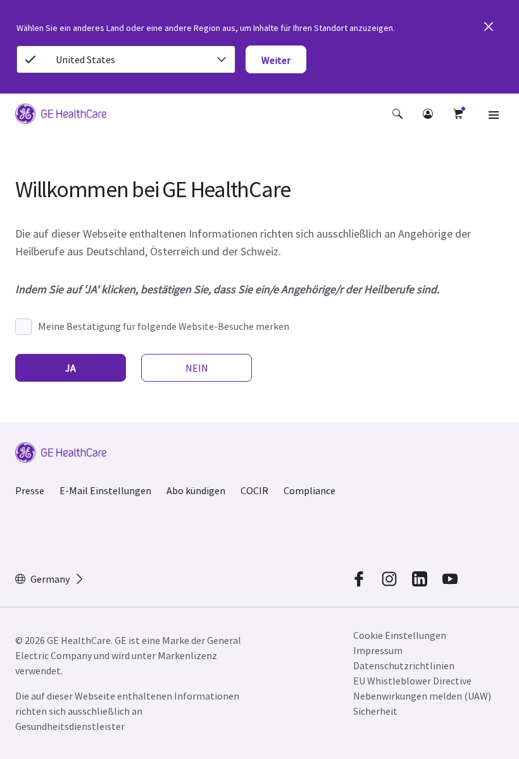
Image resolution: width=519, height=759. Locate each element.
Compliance (309, 490)
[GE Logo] (60, 116)
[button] (397, 113)
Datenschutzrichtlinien (403, 665)
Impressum (378, 650)
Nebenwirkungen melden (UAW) (422, 695)
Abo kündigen (195, 490)
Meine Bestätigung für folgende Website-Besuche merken (163, 326)
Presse (29, 490)
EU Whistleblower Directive (412, 680)
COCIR (254, 490)
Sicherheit (375, 711)
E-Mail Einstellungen (105, 490)
